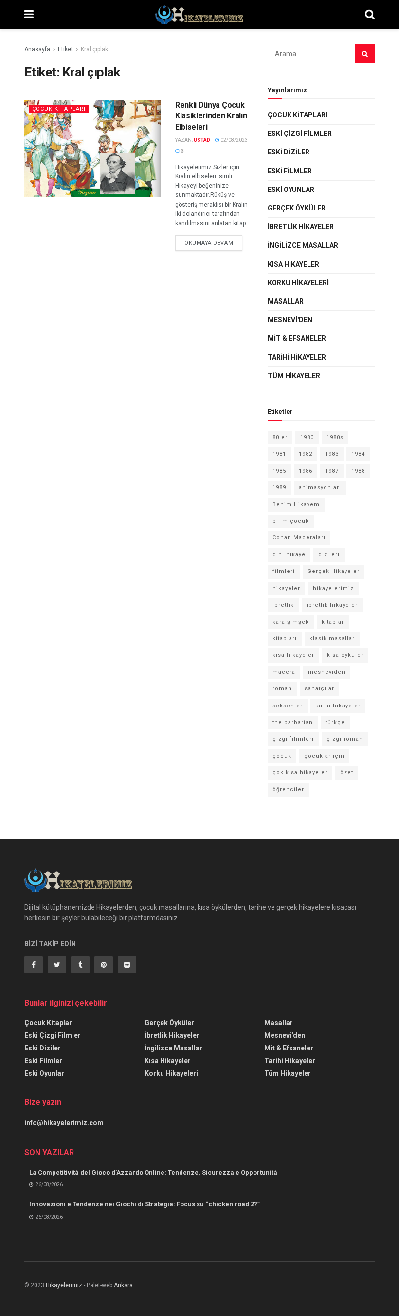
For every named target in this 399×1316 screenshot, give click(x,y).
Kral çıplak (94, 49)
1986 (305, 471)
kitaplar (333, 622)
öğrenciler (288, 789)
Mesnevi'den (290, 320)
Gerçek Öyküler (297, 208)
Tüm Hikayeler (294, 376)
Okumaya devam (208, 243)
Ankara (123, 1285)
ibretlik (283, 605)
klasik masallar (332, 638)
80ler (280, 437)
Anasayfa (37, 49)
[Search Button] (365, 53)
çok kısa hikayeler (299, 772)
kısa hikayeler (293, 655)
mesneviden (326, 672)
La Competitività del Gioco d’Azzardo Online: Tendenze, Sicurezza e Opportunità (153, 1172)
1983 (332, 454)
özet (346, 772)
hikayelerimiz (333, 588)
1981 (279, 454)
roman (282, 689)
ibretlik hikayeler (332, 605)
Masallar (286, 301)
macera (283, 672)
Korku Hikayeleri (298, 282)
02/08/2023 (233, 140)
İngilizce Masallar (303, 245)
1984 (358, 454)
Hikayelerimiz (64, 1285)
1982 (305, 454)
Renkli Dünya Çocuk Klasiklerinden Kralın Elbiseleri (211, 116)
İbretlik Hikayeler (301, 226)
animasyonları (320, 487)
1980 (307, 437)
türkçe (335, 722)
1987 (332, 471)
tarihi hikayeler (338, 706)
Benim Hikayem (296, 504)
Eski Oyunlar (291, 189)
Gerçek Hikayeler (334, 571)
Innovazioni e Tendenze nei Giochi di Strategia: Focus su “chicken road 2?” (144, 1204)
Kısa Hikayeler (293, 264)
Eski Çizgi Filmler (300, 133)
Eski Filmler (290, 171)
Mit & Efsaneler (297, 338)
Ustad (202, 140)
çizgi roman (344, 739)
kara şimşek (290, 622)
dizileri (329, 555)
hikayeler (286, 588)
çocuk (281, 756)
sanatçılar (319, 689)
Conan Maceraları (299, 537)
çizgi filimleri (293, 739)
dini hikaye (289, 555)
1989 (279, 487)
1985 (279, 471)
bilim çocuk (290, 521)
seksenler (287, 706)
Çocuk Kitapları (59, 109)
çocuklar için (324, 756)
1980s (335, 437)
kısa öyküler (345, 655)
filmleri (283, 571)
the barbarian (292, 722)
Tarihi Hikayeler (297, 357)
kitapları (284, 638)
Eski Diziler (288, 152)
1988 (358, 471)
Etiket (65, 49)
